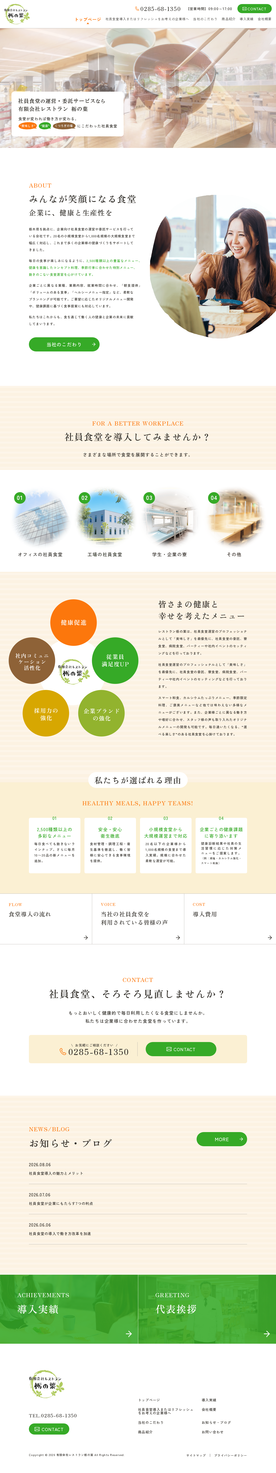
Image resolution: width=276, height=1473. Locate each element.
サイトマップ (196, 1455)
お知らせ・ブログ (216, 1422)
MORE (222, 1139)
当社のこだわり (205, 18)
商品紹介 (229, 18)
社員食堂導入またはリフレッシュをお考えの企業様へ (147, 18)
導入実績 (247, 18)
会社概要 (265, 18)
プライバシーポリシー (230, 1455)
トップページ (87, 19)
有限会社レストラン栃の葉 (74, 1455)
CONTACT (257, 8)
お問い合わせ (213, 1431)
